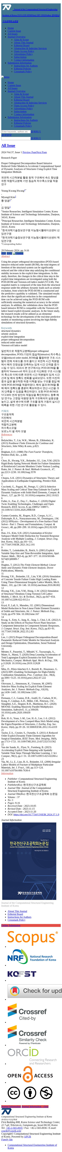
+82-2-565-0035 (14, 1128)
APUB (27, 1136)
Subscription (20, 57)
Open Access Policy (24, 51)
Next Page (41, 152)
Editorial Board (21, 45)
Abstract (5, 256)
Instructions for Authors (26, 65)
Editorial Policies (22, 68)
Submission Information (20, 62)
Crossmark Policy (23, 71)
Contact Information (24, 60)
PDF (3, 253)
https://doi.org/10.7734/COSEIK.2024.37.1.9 (36, 814)
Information (7, 773)
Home (11, 28)
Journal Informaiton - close (35, 1106)
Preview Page (29, 152)
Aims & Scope (21, 39)
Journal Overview (17, 36)
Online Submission (10, 925)
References (6, 434)
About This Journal (23, 42)
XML (9, 253)
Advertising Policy (23, 54)
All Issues (12, 34)
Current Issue (14, 31)
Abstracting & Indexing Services (30, 48)
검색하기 (36, 131)
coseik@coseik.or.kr (11, 1130)
